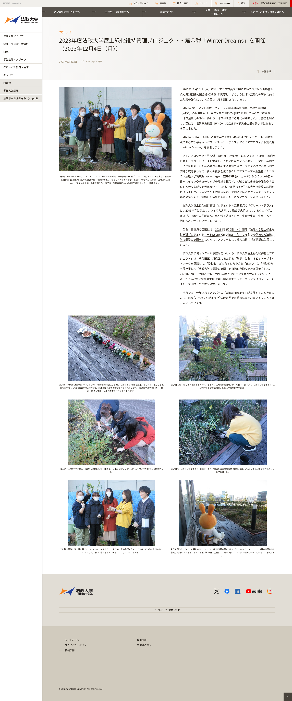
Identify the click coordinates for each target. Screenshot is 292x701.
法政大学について (13, 36)
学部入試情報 (11, 90)
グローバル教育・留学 (16, 67)
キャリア (8, 75)
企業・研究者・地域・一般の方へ (217, 11)
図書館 (7, 82)
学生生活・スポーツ (14, 59)
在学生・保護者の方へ (117, 12)
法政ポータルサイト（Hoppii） (21, 98)
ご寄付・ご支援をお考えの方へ (267, 12)
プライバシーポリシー (77, 645)
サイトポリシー (73, 640)
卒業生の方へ (167, 12)
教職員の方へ (144, 645)
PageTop (288, 697)
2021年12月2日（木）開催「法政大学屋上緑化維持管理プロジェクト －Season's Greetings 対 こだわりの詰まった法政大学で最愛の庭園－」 (227, 234)
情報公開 (70, 650)
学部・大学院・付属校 (16, 44)
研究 (5, 51)
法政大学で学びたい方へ (67, 12)
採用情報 (142, 640)
